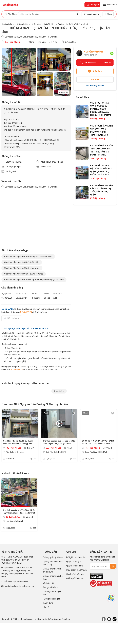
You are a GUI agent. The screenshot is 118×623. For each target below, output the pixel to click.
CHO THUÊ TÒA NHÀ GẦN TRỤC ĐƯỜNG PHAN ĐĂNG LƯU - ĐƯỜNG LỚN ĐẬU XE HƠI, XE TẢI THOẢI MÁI (100, 109)
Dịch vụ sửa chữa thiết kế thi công (53, 563)
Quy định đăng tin (74, 561)
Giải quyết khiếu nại (74, 578)
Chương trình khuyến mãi (52, 593)
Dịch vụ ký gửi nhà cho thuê (53, 577)
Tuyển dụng (48, 603)
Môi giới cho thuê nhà (75, 557)
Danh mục (112, 4)
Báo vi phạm (13, 318)
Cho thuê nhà (6, 24)
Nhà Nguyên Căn (21, 24)
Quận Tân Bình (49, 24)
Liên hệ (46, 607)
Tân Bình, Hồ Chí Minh (15, 452)
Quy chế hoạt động (74, 566)
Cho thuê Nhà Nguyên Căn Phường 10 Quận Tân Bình (28, 256)
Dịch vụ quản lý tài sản (53, 557)
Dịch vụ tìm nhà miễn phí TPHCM (52, 570)
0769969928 (26, 312)
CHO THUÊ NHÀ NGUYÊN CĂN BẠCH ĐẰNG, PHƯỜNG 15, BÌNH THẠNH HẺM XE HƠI (101, 130)
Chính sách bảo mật (75, 574)
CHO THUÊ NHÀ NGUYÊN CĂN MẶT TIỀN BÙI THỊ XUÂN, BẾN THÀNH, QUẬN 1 (101, 190)
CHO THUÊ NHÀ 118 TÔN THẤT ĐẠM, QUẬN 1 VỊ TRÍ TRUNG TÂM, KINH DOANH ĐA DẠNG (101, 150)
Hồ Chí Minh (36, 24)
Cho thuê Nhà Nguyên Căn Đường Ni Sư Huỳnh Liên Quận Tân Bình (34, 279)
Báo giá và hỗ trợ (50, 587)
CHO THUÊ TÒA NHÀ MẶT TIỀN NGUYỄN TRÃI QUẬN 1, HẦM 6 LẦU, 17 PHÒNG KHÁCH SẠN (101, 170)
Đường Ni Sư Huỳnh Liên (79, 24)
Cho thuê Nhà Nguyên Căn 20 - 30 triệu (21, 262)
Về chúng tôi (48, 583)
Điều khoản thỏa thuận (76, 570)
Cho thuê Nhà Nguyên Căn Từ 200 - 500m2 (23, 274)
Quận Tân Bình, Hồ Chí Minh (57, 452)
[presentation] (5, 436)
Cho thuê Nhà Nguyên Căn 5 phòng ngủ (22, 268)
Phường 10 (62, 24)
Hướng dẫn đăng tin (51, 599)
